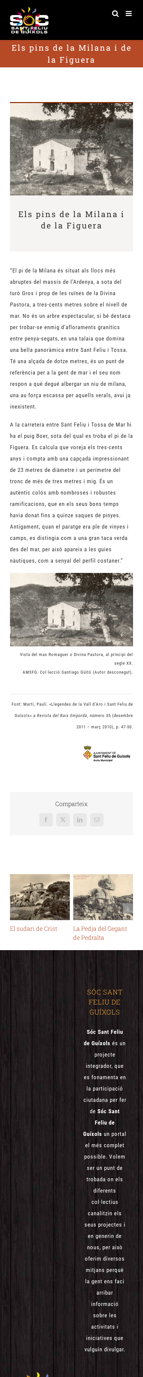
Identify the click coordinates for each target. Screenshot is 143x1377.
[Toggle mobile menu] (129, 13)
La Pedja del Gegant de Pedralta (103, 897)
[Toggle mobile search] (115, 13)
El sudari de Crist (40, 897)
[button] (15, 908)
